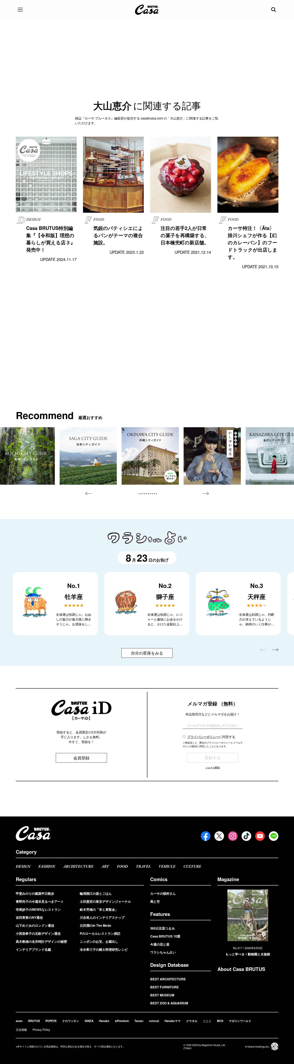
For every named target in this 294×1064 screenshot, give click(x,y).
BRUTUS (34, 1021)
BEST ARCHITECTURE (168, 979)
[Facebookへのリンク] (205, 836)
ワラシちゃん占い (163, 952)
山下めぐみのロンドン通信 (35, 925)
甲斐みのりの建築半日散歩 (35, 893)
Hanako (104, 1021)
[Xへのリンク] (219, 836)
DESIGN (23, 866)
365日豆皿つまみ (162, 928)
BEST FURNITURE (164, 987)
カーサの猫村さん (163, 893)
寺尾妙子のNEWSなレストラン (38, 909)
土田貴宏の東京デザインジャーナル (105, 901)
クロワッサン (70, 1021)
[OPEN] (20, 9)
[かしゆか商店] (212, 455)
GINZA (89, 1021)
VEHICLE (167, 866)
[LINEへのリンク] (273, 836)
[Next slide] (205, 493)
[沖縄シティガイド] (150, 455)
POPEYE (51, 1021)
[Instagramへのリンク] (233, 836)
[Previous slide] (88, 493)
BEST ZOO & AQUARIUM (169, 1003)
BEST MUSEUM (162, 995)
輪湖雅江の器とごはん (96, 893)
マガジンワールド (240, 1021)
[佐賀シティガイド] (88, 455)
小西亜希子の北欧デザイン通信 (38, 933)
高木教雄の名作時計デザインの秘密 (41, 941)
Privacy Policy (41, 1030)
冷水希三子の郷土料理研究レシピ (104, 949)
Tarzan (138, 1021)
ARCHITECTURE (78, 866)
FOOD (122, 866)
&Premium (122, 1021)
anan (19, 1021)
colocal (154, 1021)
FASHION (46, 866)
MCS (220, 1021)
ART (105, 866)
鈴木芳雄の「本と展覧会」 (99, 909)
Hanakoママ (173, 1021)
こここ (207, 1021)
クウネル (191, 1021)
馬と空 (155, 901)
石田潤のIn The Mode (95, 925)
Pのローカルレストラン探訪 (100, 933)
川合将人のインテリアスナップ (102, 917)
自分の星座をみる (147, 653)
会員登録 (81, 758)
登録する (213, 757)
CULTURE (192, 866)
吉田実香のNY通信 (29, 917)
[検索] (274, 9)
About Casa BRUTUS (241, 969)
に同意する (211, 736)
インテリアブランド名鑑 (33, 949)
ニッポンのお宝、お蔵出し (99, 941)
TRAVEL (143, 866)
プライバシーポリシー (203, 736)
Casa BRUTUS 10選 (165, 936)
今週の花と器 (159, 944)
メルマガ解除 (212, 767)
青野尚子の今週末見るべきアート (40, 901)
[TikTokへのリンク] (246, 836)
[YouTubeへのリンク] (260, 836)
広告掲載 (21, 1030)
